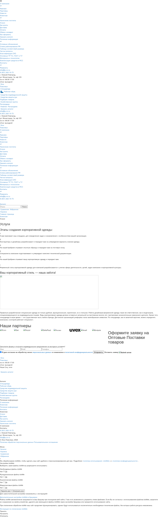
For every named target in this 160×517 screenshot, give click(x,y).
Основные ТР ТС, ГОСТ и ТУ (11, 56)
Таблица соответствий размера (12, 49)
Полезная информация (9, 39)
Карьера (3, 8)
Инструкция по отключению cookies (13, 509)
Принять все (5, 491)
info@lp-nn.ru (5, 70)
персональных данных (42, 352)
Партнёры (4, 11)
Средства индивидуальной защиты (13, 388)
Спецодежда (5, 383)
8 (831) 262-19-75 (7, 72)
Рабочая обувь (5, 386)
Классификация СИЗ (8, 53)
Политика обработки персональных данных (16, 442)
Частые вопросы (6, 51)
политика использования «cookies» (96, 461)
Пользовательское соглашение (46, 442)
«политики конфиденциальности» (125, 461)
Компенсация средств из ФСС (11, 60)
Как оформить (5, 34)
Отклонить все (18, 491)
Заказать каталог (6, 37)
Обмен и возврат (6, 32)
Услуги (2, 23)
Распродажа (4, 397)
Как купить (4, 25)
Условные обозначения (9, 44)
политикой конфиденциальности (79, 352)
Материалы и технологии (9, 58)
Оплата (3, 30)
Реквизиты (4, 67)
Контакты (3, 63)
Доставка (3, 27)
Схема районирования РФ (10, 46)
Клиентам (3, 15)
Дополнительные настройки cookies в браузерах (18, 497)
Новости (3, 13)
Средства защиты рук (8, 390)
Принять (3, 511)
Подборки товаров (7, 393)
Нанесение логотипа (8, 20)
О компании (4, 3)
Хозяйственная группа (8, 395)
